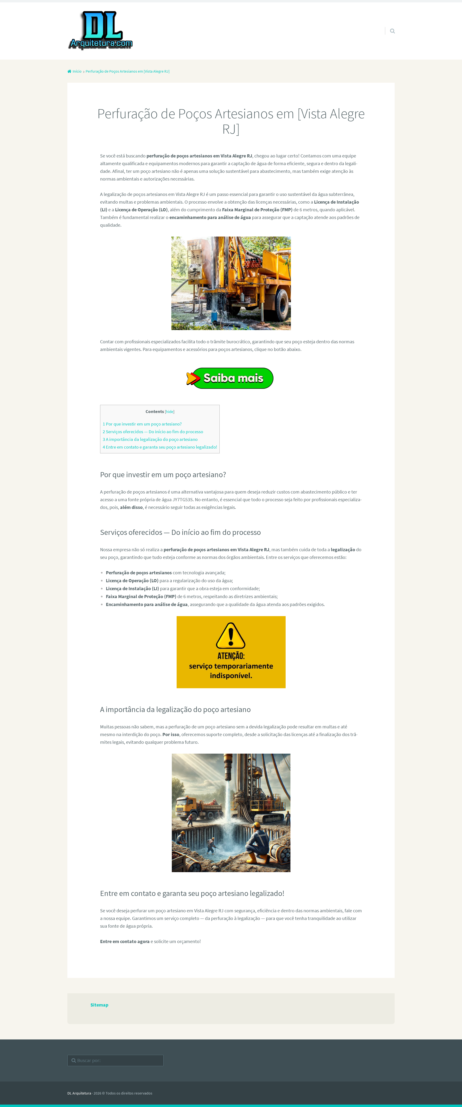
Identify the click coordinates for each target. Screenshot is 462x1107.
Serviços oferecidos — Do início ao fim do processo (153, 431)
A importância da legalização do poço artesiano (150, 439)
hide (169, 411)
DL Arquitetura (79, 1093)
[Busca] (388, 25)
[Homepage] (101, 31)
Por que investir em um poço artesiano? (142, 424)
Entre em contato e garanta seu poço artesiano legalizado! (160, 447)
